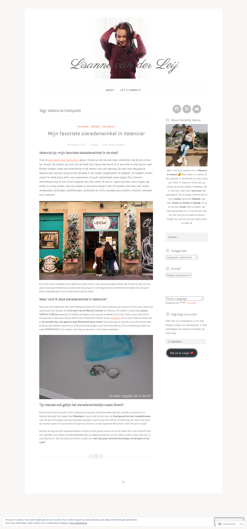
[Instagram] (177, 109)
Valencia (109, 126)
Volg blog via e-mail (184, 314)
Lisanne (94, 144)
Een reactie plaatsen (114, 144)
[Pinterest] (186, 109)
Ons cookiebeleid (78, 523)
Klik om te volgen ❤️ (181, 353)
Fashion (83, 126)
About (110, 90)
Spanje (95, 126)
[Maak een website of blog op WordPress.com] (123, 482)
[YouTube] (196, 109)
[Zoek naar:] (187, 237)
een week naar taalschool (63, 160)
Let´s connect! (130, 90)
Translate (191, 303)
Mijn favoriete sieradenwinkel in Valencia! (96, 133)
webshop (115, 318)
